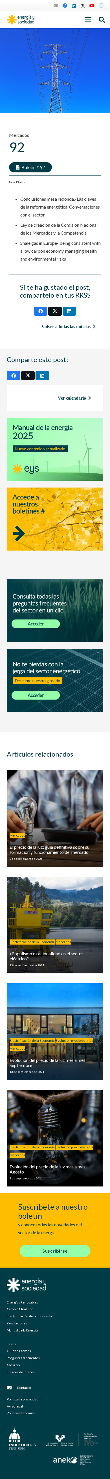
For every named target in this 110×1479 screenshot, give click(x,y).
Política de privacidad (22, 1399)
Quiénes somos (19, 1351)
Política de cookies (21, 1413)
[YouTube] (91, 5)
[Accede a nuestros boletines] (55, 530)
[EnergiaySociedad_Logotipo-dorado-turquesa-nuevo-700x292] (20, 19)
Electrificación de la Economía (29, 1316)
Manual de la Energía (22, 1330)
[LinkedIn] (73, 5)
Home (11, 1344)
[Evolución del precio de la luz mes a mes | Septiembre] (55, 1031)
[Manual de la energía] (55, 449)
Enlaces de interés (21, 1372)
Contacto (24, 1387)
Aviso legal (15, 1406)
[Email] (55, 5)
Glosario (13, 1365)
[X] (82, 5)
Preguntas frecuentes (23, 1358)
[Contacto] (12, 1387)
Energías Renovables (22, 1302)
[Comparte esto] (40, 311)
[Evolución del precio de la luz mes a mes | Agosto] (55, 1138)
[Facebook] (64, 5)
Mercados (19, 135)
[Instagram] (100, 5)
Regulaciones (17, 1323)
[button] (88, 19)
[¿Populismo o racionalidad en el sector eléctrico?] (55, 925)
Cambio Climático (20, 1309)
